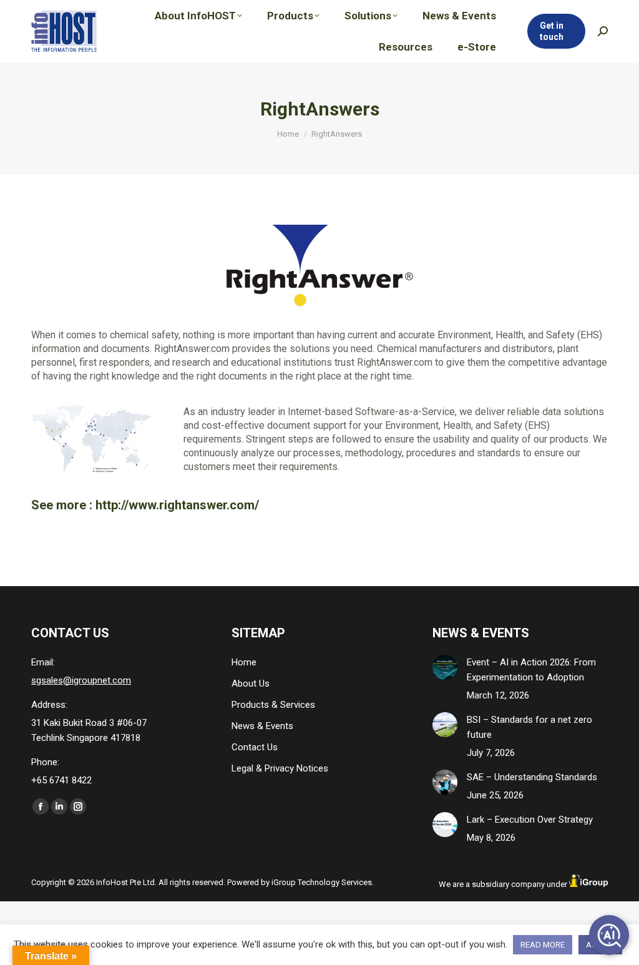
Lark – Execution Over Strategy (530, 819)
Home (244, 662)
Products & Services (273, 704)
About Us (251, 683)
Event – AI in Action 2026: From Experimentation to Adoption (531, 670)
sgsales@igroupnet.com (81, 680)
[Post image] (444, 667)
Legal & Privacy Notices (280, 768)
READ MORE (542, 944)
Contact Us (255, 747)
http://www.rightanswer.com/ (177, 504)
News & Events (262, 726)
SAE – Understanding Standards (532, 777)
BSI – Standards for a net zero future (529, 727)
